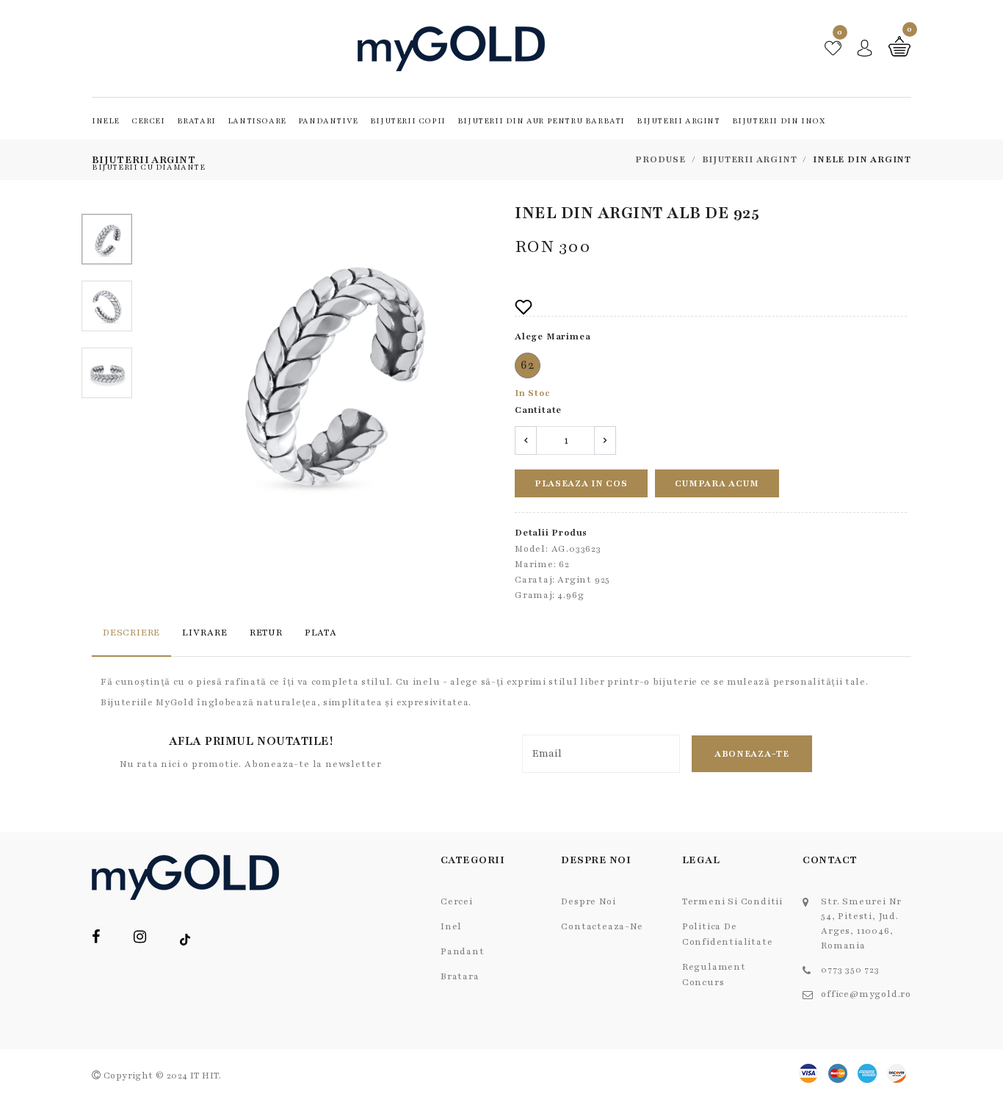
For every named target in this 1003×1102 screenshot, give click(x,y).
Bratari (196, 120)
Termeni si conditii (732, 901)
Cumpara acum (717, 483)
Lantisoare (257, 120)
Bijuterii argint (678, 120)
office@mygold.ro (866, 994)
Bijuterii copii (408, 120)
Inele (106, 120)
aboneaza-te (751, 754)
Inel (451, 926)
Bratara (460, 976)
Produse (660, 159)
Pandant (463, 951)
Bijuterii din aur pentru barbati (541, 120)
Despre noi (588, 901)
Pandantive (328, 120)
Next (484, 369)
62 (528, 365)
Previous (169, 369)
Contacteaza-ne (601, 926)
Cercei (148, 120)
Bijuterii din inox (778, 120)
